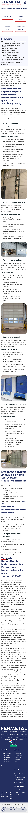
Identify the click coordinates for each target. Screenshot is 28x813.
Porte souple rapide (7, 767)
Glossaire (22, 792)
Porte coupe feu (6, 761)
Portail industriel (6, 755)
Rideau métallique (6, 753)
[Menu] (25, 2)
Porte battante (5, 759)
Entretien (17, 759)
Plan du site (7, 794)
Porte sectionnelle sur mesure (11, 7)
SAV (16, 761)
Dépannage (18, 757)
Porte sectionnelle (6, 757)
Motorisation (18, 755)
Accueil (2, 7)
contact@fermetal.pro (19, 777)
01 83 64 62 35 (19, 773)
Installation (18, 753)
